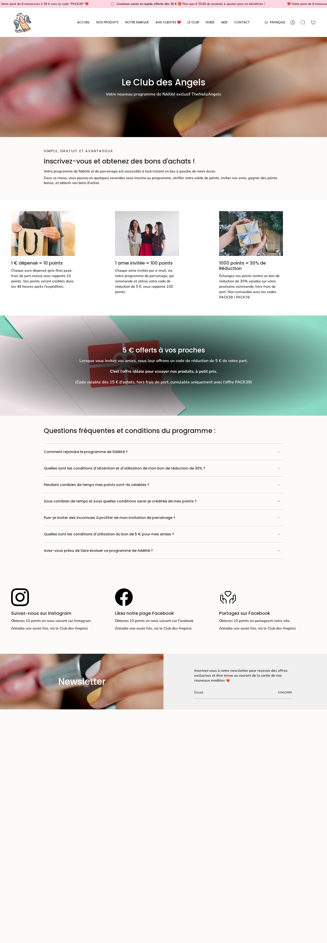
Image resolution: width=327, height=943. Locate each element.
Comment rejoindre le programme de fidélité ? (86, 451)
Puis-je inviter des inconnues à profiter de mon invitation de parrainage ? (109, 517)
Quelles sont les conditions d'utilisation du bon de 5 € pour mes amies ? (109, 534)
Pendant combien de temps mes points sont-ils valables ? (96, 484)
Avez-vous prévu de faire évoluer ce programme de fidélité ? (98, 550)
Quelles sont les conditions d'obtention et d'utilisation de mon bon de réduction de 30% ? (124, 468)
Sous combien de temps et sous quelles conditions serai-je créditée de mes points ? (120, 501)
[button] (107, 22)
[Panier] (313, 22)
